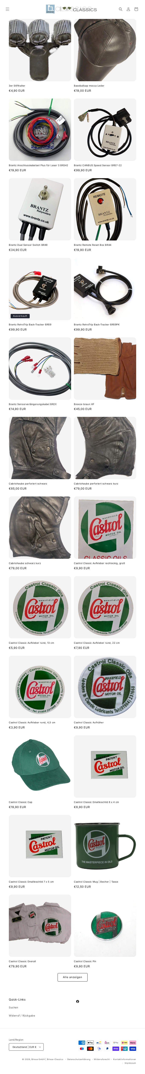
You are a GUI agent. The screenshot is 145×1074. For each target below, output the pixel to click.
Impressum (130, 1063)
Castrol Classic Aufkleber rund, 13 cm (31, 642)
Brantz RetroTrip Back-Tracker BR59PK (97, 324)
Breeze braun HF (84, 404)
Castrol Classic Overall (22, 961)
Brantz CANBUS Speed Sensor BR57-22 (98, 165)
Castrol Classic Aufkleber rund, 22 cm (97, 642)
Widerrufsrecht (102, 1059)
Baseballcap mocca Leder (89, 85)
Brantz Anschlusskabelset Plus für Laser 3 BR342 (38, 165)
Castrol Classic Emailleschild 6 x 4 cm (96, 802)
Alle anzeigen (72, 977)
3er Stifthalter (17, 85)
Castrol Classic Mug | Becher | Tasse (96, 881)
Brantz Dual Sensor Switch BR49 (28, 244)
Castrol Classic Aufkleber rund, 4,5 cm (32, 722)
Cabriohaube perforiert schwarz (28, 483)
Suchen (13, 1007)
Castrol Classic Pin (85, 961)
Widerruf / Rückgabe (22, 1015)
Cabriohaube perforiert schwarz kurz (96, 483)
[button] (7, 9)
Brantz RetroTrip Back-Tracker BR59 (30, 324)
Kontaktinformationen (124, 1059)
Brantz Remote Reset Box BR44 (92, 244)
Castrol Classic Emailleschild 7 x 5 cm (31, 881)
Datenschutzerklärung (79, 1059)
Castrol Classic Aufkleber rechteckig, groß (99, 563)
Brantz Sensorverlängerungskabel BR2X (33, 404)
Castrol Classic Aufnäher (89, 722)
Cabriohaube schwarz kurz (25, 563)
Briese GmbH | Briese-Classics (47, 1059)
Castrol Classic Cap (20, 802)
